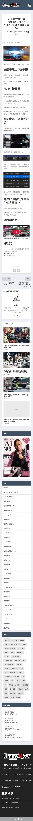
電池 (12, 697)
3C (24, 32)
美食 (6, 693)
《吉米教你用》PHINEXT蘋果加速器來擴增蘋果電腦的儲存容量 (16, 420)
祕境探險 (12, 689)
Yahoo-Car (9, 587)
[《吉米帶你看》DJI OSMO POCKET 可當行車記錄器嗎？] (16, 384)
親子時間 (6, 623)
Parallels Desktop (16, 673)
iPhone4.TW (9, 720)
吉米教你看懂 (7, 546)
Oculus (7, 668)
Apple (7, 644)
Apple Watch (10, 605)
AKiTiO (22, 640)
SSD (12, 681)
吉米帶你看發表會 (8, 524)
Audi (24, 644)
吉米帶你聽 (6, 528)
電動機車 (20, 693)
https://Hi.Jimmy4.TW (12, 730)
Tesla (18, 681)
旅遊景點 (6, 578)
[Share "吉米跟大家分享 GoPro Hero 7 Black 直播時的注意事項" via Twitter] (18, 270)
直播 (6, 689)
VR (5, 685)
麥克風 (18, 697)
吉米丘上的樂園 (9, 713)
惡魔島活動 (6, 564)
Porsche (16, 677)
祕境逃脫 (20, 689)
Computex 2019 (10, 648)
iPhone (8, 614)
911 (12, 640)
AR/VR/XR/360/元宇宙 (9, 492)
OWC (6, 673)
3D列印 (8, 542)
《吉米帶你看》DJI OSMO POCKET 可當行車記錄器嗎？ (16, 395)
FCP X (12, 652)
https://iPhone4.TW (11, 722)
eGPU (6, 652)
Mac (7, 619)
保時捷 (11, 685)
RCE (23, 677)
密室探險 (25, 685)
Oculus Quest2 (17, 668)
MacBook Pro (9, 664)
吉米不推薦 (6, 501)
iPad (7, 610)
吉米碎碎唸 (6, 555)
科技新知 (6, 592)
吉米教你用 (6, 537)
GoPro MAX (16, 656)
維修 (26, 689)
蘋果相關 (6, 601)
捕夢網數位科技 (9, 736)
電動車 (6, 697)
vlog (7, 515)
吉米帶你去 (6, 510)
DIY (19, 648)
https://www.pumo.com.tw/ (13, 737)
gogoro (19, 652)
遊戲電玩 (6, 628)
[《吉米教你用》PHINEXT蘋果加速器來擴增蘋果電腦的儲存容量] (16, 409)
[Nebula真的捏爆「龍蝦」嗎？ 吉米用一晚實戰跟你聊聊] (16, 335)
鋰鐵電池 (12, 693)
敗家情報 (6, 569)
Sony (6, 681)
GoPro (7, 656)
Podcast (8, 533)
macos (19, 664)
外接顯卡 (18, 685)
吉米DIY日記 (7, 497)
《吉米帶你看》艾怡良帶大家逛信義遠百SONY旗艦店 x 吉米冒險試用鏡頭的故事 (15, 371)
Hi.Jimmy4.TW (9, 728)
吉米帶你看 (6, 519)
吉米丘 (12, 32)
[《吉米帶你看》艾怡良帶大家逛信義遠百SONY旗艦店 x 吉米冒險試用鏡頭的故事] (16, 359)
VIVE (23, 681)
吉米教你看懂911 (8, 551)
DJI (23, 648)
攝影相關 (8, 574)
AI (17, 640)
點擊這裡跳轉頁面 (8, 253)
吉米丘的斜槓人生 (8, 506)
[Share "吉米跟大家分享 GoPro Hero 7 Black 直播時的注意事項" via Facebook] (14, 270)
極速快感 (6, 583)
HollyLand (8, 660)
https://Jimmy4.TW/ (11, 714)
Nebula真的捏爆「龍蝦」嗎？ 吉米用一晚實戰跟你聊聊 (16, 346)
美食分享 (6, 596)
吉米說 (5, 560)
